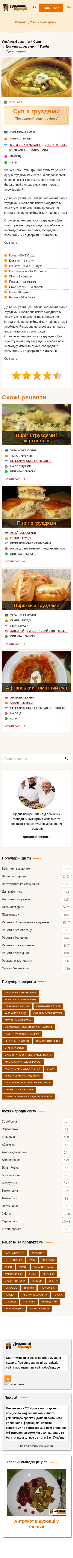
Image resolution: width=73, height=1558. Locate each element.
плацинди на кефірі (48, 1041)
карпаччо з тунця (15, 1013)
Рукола (58, 1294)
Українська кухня (23, 132)
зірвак (50, 1068)
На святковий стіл (41, 630)
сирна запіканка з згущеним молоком (28, 1096)
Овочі (14, 702)
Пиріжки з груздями (36, 605)
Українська (9, 1221)
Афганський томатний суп (36, 688)
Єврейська (9, 1122)
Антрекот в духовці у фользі (36, 1524)
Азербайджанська (14, 1152)
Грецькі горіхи (13, 1260)
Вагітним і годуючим (16, 869)
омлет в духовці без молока (22, 1034)
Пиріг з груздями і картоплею (36, 438)
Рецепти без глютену (17, 930)
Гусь (32, 1260)
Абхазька (8, 1145)
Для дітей (17, 630)
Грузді (26, 138)
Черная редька (14, 1308)
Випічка (16, 471)
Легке (32, 1274)
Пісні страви (39, 149)
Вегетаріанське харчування (30, 460)
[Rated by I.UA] (14, 1384)
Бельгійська (10, 1168)
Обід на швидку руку (58, 548)
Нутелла (37, 1281)
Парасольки (48, 1288)
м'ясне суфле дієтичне (19, 1089)
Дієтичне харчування (25, 144)
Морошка (48, 1274)
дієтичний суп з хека (18, 1020)
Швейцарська (11, 1229)
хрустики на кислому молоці (23, 1062)
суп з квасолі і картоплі (47, 1013)
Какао (8, 1267)
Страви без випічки (15, 969)
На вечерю (32, 548)
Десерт (63, 630)
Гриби (14, 138)
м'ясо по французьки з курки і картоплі (28, 1027)
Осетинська (10, 1206)
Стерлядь (10, 1301)
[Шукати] (66, 758)
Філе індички (49, 1301)
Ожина (53, 1281)
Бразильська (11, 1175)
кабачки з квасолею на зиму (22, 1068)
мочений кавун (14, 1048)
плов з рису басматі (17, 1006)
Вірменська (10, 1191)
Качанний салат (44, 1267)
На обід (15, 156)
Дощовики (48, 1260)
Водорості (37, 1253)
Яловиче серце (39, 1308)
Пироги (30, 471)
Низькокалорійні (13, 907)
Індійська (8, 1137)
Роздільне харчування (17, 961)
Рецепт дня (51, 7)
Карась (23, 1267)
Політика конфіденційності (36, 1446)
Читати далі (12, 479)
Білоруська (9, 1183)
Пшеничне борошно (34, 1294)
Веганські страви (14, 876)
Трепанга (29, 1301)
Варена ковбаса (15, 1253)
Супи (13, 162)
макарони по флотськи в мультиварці (28, 1055)
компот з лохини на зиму (20, 992)
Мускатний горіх (15, 1281)
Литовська (9, 1198)
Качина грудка (13, 1274)
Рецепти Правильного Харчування (25, 922)
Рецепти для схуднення (18, 945)
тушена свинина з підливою (22, 1075)
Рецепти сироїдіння (15, 953)
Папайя (29, 1288)
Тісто (14, 455)
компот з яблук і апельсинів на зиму (27, 1082)
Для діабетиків (12, 892)
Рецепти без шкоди (15, 938)
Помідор (28, 702)
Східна (6, 1214)
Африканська (11, 1160)
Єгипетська (10, 1129)
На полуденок (20, 466)
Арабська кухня (22, 697)
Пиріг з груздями (36, 523)
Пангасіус (11, 1288)
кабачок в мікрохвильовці (20, 999)
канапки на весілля (48, 1006)
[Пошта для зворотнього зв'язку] (7, 1378)
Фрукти (26, 455)
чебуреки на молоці (17, 1041)
